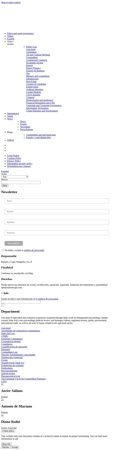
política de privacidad (34, 250)
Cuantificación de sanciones (14, 347)
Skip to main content (10, 2)
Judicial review (8, 373)
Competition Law (9, 352)
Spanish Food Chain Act (12, 363)
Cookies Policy (14, 158)
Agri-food (6, 328)
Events (4, 360)
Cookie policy (8, 431)
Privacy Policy (14, 161)
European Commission (12, 339)
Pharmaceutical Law (10, 376)
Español (5, 171)
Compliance (6, 344)
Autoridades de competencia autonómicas (20, 330)
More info (6, 444)
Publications (7, 368)
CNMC (4, 336)
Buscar (4, 179)
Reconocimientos (9, 371)
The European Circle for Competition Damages (23, 379)
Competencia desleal (10, 341)
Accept (15, 447)
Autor (4, 174)
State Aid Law (8, 333)
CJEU (4, 381)
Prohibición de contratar (12, 365)
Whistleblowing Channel (18, 166)
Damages (5, 349)
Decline (5, 447)
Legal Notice (13, 155)
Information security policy (19, 163)
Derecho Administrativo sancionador (18, 355)
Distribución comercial (11, 357)
